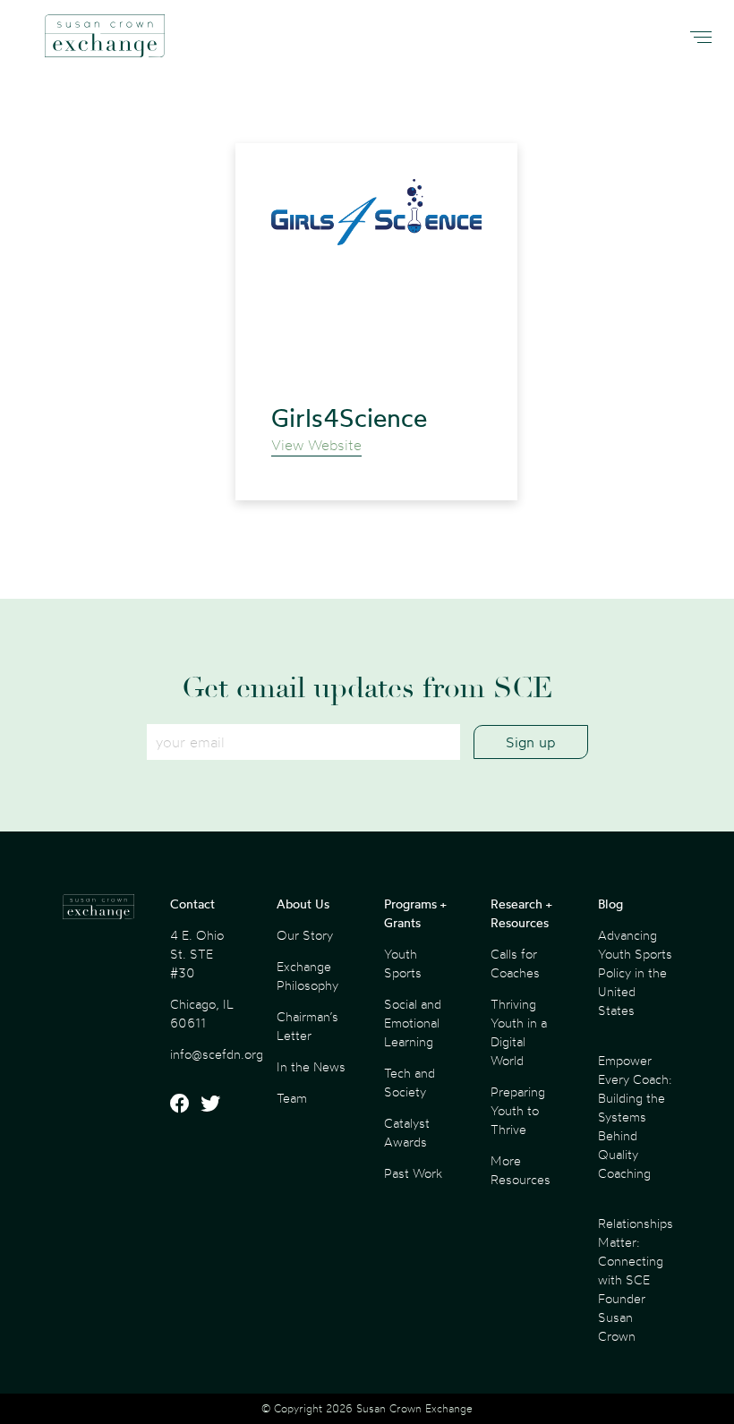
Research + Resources (521, 913)
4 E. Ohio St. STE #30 (197, 953)
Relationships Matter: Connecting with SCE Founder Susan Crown (635, 1279)
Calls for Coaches (515, 963)
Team (292, 1097)
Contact (192, 903)
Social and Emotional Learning (412, 1022)
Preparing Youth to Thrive (518, 1110)
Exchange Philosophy (307, 976)
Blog (610, 903)
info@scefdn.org (216, 1054)
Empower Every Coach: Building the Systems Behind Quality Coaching (635, 1117)
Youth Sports (403, 963)
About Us (303, 903)
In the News (311, 1066)
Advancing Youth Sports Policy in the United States (635, 972)
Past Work (413, 1173)
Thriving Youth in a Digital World (519, 1032)
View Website (316, 445)
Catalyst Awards (407, 1132)
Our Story (305, 934)
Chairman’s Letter (307, 1026)
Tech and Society (409, 1082)
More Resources (520, 1170)
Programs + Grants (415, 913)
